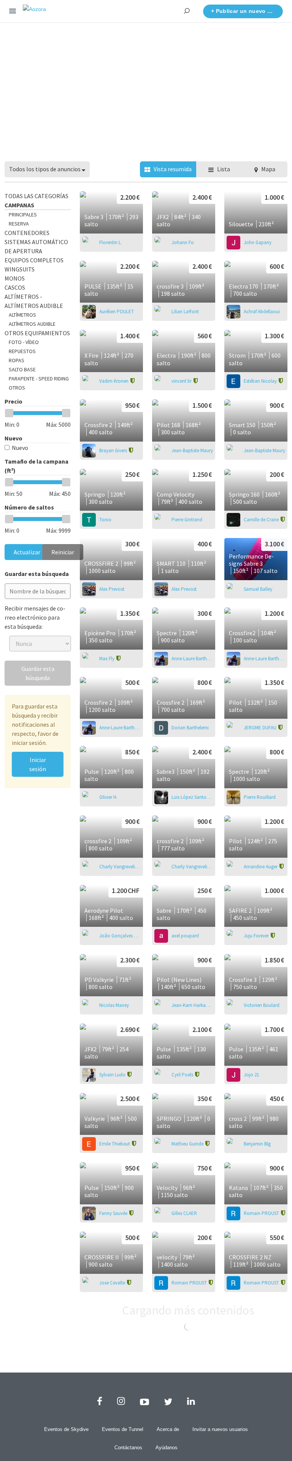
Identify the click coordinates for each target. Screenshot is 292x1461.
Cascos (15, 287)
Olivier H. (108, 797)
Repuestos (22, 351)
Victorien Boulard (261, 1005)
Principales (23, 214)
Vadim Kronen (114, 381)
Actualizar (27, 552)
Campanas (19, 205)
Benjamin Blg (257, 1144)
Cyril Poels (182, 1074)
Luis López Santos (190, 797)
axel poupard (185, 935)
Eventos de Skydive (66, 1429)
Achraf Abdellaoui (262, 311)
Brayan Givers (113, 450)
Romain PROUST (262, 1213)
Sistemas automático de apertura (36, 246)
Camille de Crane (262, 519)
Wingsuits (20, 269)
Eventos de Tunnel (122, 1429)
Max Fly (107, 658)
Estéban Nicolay (261, 381)
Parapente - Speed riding (39, 378)
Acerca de (168, 1429)
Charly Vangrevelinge (120, 866)
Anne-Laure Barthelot (192, 658)
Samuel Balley (258, 589)
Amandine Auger (261, 866)
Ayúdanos (167, 1447)
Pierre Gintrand (186, 519)
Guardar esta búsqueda (37, 673)
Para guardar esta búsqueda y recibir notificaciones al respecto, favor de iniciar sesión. (35, 724)
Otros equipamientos (37, 333)
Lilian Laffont (185, 311)
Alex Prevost (111, 589)
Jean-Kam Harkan (190, 1005)
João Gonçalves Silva (120, 935)
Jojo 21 (251, 1074)
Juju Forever (257, 935)
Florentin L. (110, 242)
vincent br (182, 381)
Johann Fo (182, 242)
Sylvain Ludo (113, 1074)
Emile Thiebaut (115, 1144)
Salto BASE (22, 369)
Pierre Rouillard (260, 797)
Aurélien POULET (116, 311)
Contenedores (27, 233)
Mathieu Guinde (188, 1144)
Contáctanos (128, 1447)
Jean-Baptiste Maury (192, 450)
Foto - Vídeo (24, 342)
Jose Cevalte (112, 1283)
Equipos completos (34, 260)
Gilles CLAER (184, 1213)
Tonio (105, 519)
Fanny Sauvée (114, 1213)
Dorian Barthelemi (190, 727)
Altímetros (22, 314)
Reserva (19, 223)
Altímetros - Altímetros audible (34, 301)
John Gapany (257, 242)
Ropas (16, 360)
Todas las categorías (36, 196)
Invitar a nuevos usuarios (220, 1429)
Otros (17, 387)
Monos (15, 278)
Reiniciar (62, 552)
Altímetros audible (32, 323)
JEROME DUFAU (261, 727)
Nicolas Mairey (114, 1005)
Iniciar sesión (37, 764)
